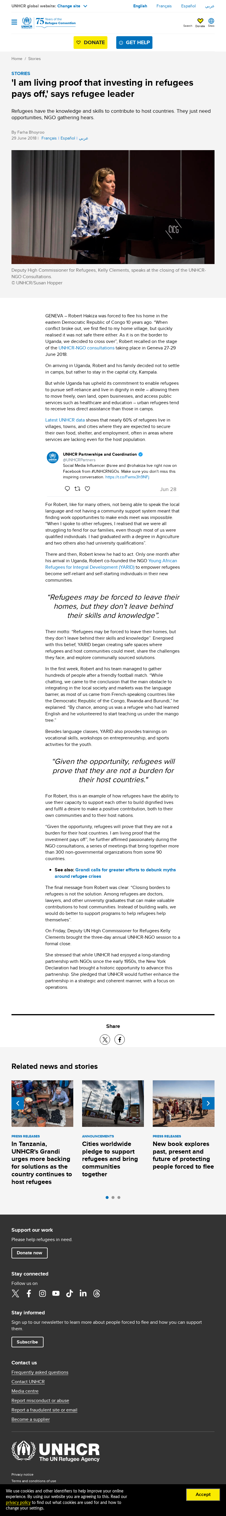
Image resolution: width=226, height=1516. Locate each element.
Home (16, 59)
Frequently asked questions (39, 1372)
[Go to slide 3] (120, 1199)
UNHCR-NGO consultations (86, 347)
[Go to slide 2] (114, 1199)
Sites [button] (211, 26)
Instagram (42, 1293)
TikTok (69, 1293)
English (140, 6)
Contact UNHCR (28, 1382)
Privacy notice (22, 1474)
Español (188, 6)
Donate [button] (200, 26)
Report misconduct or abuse (40, 1400)
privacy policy (18, 1503)
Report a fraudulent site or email (44, 1410)
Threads (96, 1293)
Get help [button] (138, 42)
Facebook (29, 1293)
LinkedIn (83, 1293)
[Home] (41, 23)
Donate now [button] (29, 1252)
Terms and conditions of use (33, 1480)
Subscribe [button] (27, 1341)
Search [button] (187, 26)
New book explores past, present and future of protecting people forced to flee (183, 1155)
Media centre (25, 1391)
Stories (34, 59)
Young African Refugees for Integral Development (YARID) (111, 563)
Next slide (208, 1103)
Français (164, 6)
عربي (210, 6)
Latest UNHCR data (65, 420)
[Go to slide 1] (109, 1199)
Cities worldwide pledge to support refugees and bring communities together (110, 1159)
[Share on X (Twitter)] (105, 1039)
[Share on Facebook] (119, 1039)
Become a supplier (30, 1419)
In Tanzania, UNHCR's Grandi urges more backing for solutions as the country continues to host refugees (41, 1163)
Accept (203, 1494)
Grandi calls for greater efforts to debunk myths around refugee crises (115, 873)
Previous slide (17, 1103)
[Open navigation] (14, 22)
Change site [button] (68, 6)
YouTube (56, 1293)
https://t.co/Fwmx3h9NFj (127, 477)
